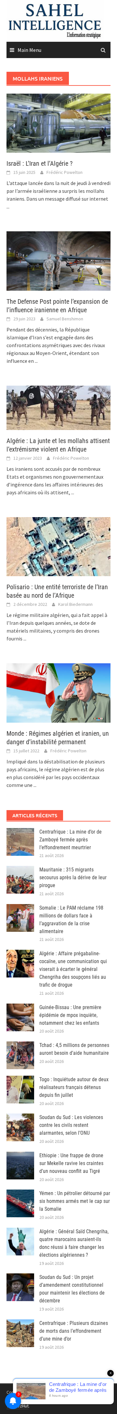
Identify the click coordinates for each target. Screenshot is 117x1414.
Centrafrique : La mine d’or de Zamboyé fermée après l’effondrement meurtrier (70, 840)
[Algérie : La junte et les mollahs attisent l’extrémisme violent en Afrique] (58, 407)
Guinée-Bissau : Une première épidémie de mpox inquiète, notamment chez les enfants (70, 1015)
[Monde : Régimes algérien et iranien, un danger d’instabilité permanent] (58, 692)
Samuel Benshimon (64, 319)
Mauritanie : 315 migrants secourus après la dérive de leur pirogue (73, 877)
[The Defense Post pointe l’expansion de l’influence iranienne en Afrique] (58, 260)
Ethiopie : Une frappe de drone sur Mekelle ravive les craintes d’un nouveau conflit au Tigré (71, 1163)
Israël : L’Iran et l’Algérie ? (39, 163)
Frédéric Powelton (64, 172)
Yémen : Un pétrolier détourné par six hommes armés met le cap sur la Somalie (74, 1201)
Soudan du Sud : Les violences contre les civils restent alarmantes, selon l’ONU (71, 1125)
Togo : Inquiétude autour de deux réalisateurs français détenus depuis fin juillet (74, 1087)
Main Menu (29, 50)
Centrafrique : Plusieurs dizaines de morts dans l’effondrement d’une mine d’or (73, 1331)
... (7, 206)
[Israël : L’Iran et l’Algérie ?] (58, 122)
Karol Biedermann (75, 604)
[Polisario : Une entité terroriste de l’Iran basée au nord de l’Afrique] (58, 546)
